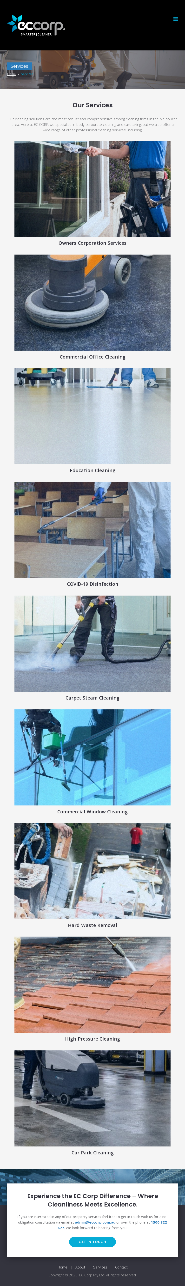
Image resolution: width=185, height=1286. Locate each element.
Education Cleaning (92, 471)
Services (100, 1268)
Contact (121, 1268)
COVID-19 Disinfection (92, 585)
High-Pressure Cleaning (92, 1040)
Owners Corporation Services (92, 244)
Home (62, 1268)
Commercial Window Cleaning (92, 812)
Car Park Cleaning (93, 1153)
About (80, 1268)
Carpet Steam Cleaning (92, 699)
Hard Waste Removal (92, 926)
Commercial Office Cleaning (93, 357)
